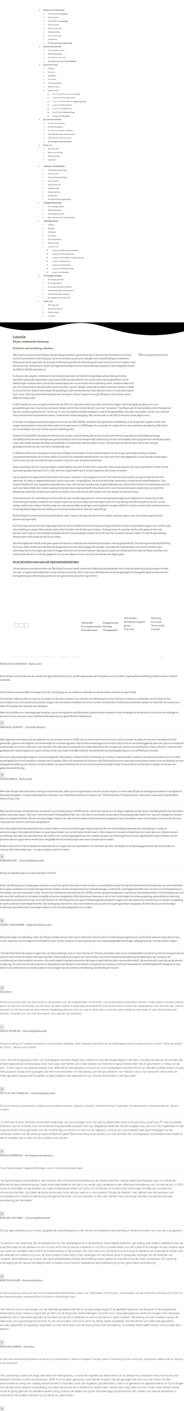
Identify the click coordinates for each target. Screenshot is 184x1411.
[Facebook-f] (16, 625)
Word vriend (53, 156)
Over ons (47, 145)
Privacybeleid (64, 657)
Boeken (51, 72)
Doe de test (53, 17)
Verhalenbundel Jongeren (60, 138)
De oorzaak (53, 24)
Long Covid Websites (62, 108)
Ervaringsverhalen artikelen (60, 130)
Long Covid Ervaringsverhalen (66, 94)
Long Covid (53, 90)
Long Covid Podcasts (62, 105)
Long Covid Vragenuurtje (63, 97)
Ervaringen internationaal (59, 141)
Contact (51, 160)
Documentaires (55, 83)
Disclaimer (77, 657)
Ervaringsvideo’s (55, 127)
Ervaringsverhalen (52, 119)
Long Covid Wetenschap (63, 112)
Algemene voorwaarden (45, 657)
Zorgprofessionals (52, 46)
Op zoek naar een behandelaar (62, 61)
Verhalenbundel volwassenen (61, 134)
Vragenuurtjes (110, 622)
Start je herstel (55, 28)
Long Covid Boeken (60, 272)
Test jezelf (87, 622)
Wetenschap (54, 87)
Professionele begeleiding (59, 199)
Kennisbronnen (50, 64)
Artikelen (52, 76)
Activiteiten (130, 618)
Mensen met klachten (53, 10)
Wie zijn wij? (53, 149)
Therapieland (110, 629)
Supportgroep (54, 35)
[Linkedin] (21, 625)
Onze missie (158, 625)
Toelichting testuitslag (58, 21)
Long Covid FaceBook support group (69, 101)
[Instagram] (26, 625)
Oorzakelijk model (56, 50)
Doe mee (129, 629)
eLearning (52, 39)
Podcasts (52, 79)
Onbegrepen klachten (58, 14)
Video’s (51, 68)
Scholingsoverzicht (56, 57)
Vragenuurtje (54, 32)
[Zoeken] (127, 164)
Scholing (107, 626)
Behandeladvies (55, 54)
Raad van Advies (55, 152)
